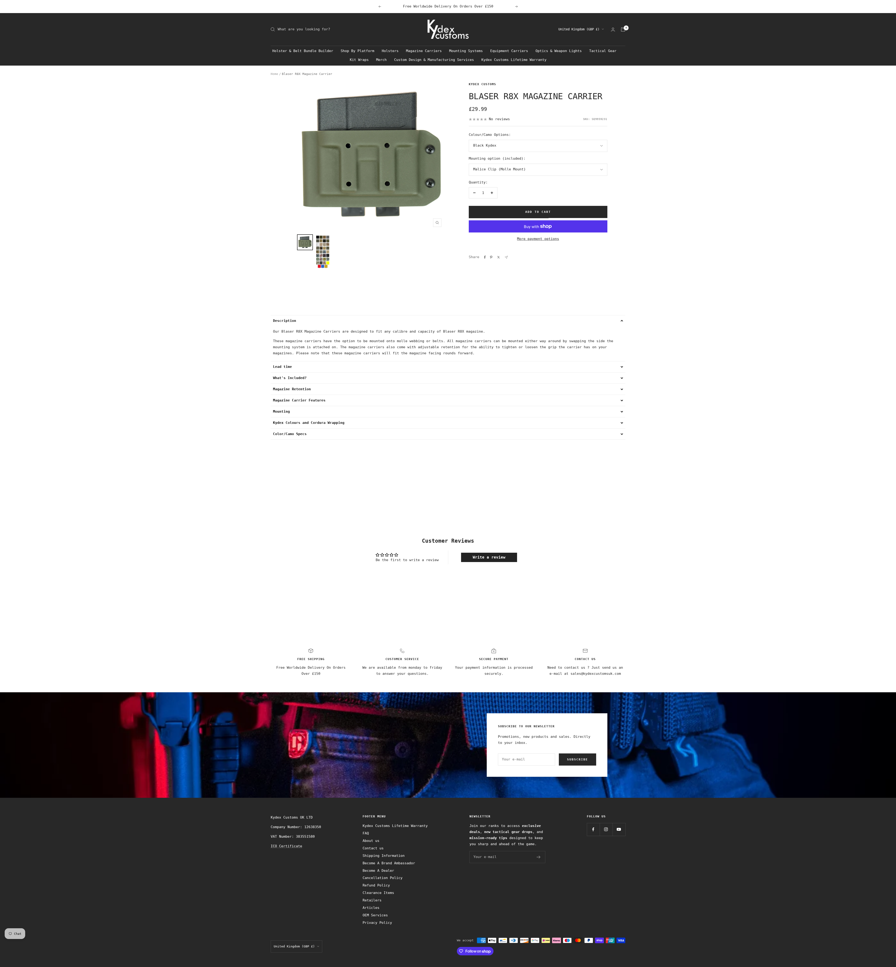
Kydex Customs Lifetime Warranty (513, 60)
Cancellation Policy (382, 878)
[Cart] (623, 29)
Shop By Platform (357, 51)
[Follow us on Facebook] (593, 829)
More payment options (538, 239)
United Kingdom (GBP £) (578, 29)
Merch (381, 60)
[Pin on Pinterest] (491, 257)
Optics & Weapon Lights (559, 51)
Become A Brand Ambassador (389, 863)
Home (274, 74)
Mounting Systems (466, 51)
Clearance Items (378, 893)
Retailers (372, 900)
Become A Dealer (378, 871)
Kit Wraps (359, 60)
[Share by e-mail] (506, 257)
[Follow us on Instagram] (606, 829)
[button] (448, 320)
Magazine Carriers (424, 51)
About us (371, 841)
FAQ (366, 833)
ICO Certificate (286, 846)
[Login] (613, 30)
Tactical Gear (602, 51)
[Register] (539, 857)
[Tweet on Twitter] (498, 257)
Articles (371, 908)
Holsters (390, 51)
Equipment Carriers (509, 51)
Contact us (373, 848)
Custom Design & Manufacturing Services (434, 60)
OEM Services (375, 915)
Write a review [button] (489, 557)
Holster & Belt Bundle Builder (302, 51)
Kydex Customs (482, 84)
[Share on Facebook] (485, 257)
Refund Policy (376, 885)
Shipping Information (384, 856)
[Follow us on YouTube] (618, 829)
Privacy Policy (377, 923)
